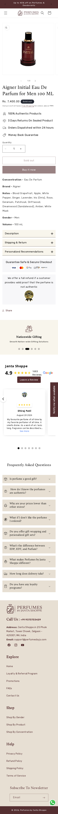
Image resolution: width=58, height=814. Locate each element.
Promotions (13, 681)
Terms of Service (16, 775)
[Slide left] (21, 80)
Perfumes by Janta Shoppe (33, 810)
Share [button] (9, 310)
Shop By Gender (15, 717)
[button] (6, 13)
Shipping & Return (16, 242)
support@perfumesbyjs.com (30, 639)
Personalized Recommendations (24, 252)
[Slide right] (36, 80)
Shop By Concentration (19, 732)
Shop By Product (15, 724)
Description (12, 233)
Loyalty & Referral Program (22, 673)
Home (9, 666)
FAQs (9, 688)
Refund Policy (14, 761)
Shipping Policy (15, 768)
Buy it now (29, 169)
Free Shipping (28, 106)
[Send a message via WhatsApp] (52, 802)
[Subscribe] (44, 797)
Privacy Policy (14, 753)
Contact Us (12, 695)
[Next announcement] (52, 4)
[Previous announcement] (6, 4)
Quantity (6, 142)
